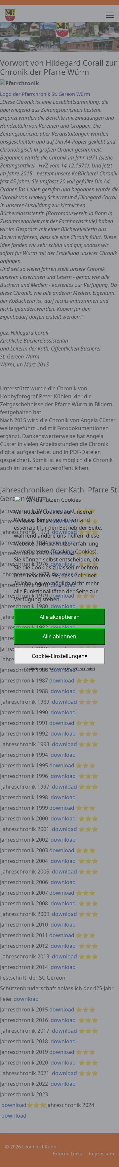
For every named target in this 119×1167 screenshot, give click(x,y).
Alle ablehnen (59, 636)
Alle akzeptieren (60, 616)
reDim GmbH (83, 668)
